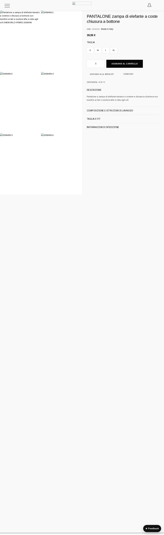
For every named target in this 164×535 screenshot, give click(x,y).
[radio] (90, 50)
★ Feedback (152, 528)
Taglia (91, 42)
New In (101, 82)
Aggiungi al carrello (124, 64)
